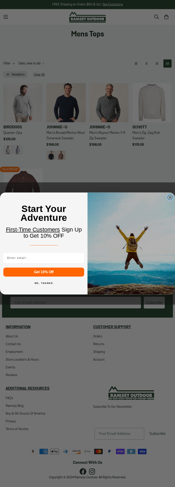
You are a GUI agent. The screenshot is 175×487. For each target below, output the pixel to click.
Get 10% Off (44, 272)
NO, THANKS (44, 283)
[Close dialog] (170, 197)
